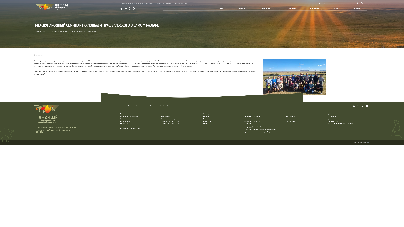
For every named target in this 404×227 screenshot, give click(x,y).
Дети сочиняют (333, 116)
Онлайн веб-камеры (167, 106)
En (324, 3)
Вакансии (123, 119)
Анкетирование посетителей (254, 119)
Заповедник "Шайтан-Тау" (170, 123)
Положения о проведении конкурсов (340, 123)
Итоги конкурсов (333, 121)
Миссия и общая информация (130, 116)
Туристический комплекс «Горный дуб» (257, 132)
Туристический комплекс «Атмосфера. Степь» (260, 129)
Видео (205, 123)
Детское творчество (335, 119)
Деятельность (125, 121)
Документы (124, 123)
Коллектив (123, 126)
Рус (319, 3)
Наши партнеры (291, 119)
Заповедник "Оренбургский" (171, 121)
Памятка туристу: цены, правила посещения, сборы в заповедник (262, 126)
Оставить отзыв (141, 106)
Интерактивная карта (169, 119)
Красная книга (166, 116)
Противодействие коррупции (130, 128)
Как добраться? (249, 123)
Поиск (130, 106)
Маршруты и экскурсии (252, 116)
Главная (38, 31)
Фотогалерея (207, 119)
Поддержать (290, 121)
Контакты (356, 8)
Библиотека (207, 121)
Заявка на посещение (252, 121)
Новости (45, 31)
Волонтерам (290, 116)
